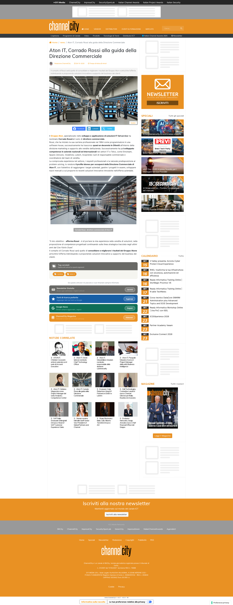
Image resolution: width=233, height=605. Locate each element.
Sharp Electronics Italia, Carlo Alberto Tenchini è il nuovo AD (104, 421)
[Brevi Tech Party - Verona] (162, 146)
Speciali (91, 540)
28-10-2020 (80, 63)
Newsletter (177, 36)
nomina (60, 274)
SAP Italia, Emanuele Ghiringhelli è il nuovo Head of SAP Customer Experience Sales (59, 422)
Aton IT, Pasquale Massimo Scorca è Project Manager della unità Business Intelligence (128, 362)
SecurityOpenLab (107, 2)
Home (87, 29)
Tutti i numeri (177, 384)
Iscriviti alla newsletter (116, 514)
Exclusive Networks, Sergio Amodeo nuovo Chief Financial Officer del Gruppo (128, 422)
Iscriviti (130, 290)
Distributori (111, 29)
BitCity (60, 529)
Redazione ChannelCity (62, 63)
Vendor (97, 29)
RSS (152, 540)
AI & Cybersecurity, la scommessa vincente (162, 134)
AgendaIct (171, 529)
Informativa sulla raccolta (93, 602)
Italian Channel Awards (128, 2)
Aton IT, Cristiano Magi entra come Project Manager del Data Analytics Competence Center (58, 393)
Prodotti (96, 36)
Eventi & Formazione (131, 29)
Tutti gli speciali (176, 116)
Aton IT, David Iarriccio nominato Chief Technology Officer (80, 360)
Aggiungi (129, 299)
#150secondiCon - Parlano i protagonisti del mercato (161, 189)
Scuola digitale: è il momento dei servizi (161, 209)
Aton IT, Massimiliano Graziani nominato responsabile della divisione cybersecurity (105, 363)
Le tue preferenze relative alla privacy (127, 602)
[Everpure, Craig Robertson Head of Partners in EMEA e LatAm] (104, 380)
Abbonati (129, 317)
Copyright (130, 540)
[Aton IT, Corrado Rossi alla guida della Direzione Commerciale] (81, 380)
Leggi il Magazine (162, 436)
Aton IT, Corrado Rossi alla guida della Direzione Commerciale (81, 392)
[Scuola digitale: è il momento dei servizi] (162, 203)
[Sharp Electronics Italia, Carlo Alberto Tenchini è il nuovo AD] (104, 409)
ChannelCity (74, 2)
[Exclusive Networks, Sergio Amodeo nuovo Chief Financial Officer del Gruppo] (127, 409)
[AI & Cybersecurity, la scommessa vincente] (162, 127)
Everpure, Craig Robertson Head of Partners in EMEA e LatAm (104, 392)
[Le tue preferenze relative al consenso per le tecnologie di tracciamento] (220, 602)
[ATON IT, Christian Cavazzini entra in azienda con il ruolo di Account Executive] (58, 348)
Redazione (117, 540)
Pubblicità (142, 540)
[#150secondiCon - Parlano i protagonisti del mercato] (162, 184)
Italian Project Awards (153, 2)
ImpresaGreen (134, 529)
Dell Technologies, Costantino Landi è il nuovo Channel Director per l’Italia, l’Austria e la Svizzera (128, 393)
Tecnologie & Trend (111, 36)
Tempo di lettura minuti (98, 63)
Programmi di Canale (71, 36)
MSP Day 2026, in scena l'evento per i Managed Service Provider (160, 170)
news (62, 42)
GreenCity (119, 529)
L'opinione (55, 36)
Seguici (130, 308)
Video (86, 36)
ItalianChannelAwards (153, 529)
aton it (72, 274)
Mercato (150, 29)
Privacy (121, 586)
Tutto (181, 256)
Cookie (111, 586)
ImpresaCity (89, 2)
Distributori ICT (129, 36)
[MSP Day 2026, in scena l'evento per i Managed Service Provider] (162, 165)
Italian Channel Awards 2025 (155, 36)
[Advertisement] (116, 489)
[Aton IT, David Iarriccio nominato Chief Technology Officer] (81, 348)
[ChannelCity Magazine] (162, 408)
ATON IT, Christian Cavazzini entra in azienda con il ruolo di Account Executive (59, 362)
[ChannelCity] (64, 26)
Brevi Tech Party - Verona (154, 152)
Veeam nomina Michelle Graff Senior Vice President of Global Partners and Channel (81, 422)
